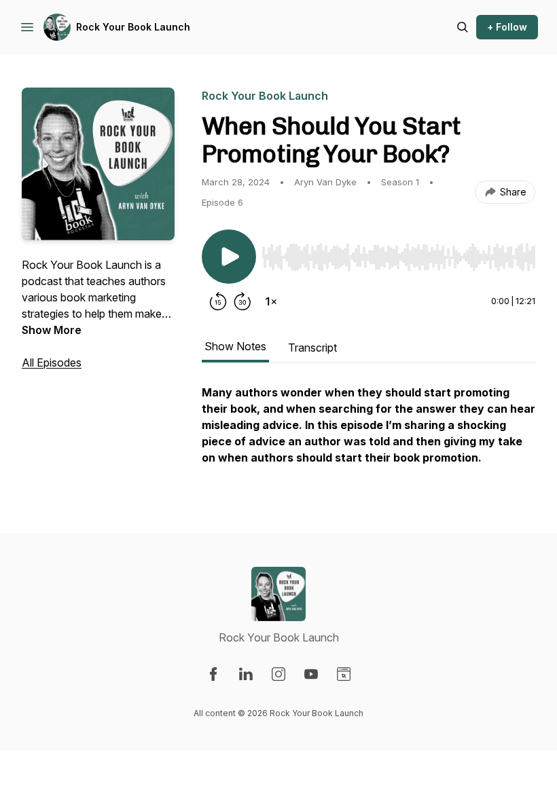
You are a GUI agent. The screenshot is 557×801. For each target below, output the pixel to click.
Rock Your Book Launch (133, 27)
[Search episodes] (462, 27)
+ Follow (507, 27)
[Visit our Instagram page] (278, 674)
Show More (52, 330)
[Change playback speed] (271, 301)
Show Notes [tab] (235, 346)
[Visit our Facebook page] (213, 674)
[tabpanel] (368, 431)
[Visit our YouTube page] (311, 674)
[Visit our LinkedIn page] (246, 674)
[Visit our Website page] (344, 674)
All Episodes (52, 362)
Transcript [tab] (312, 347)
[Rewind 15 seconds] (218, 301)
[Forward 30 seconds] (242, 301)
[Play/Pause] (229, 256)
